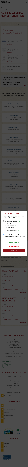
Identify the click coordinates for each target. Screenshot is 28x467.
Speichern (14, 250)
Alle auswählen (14, 242)
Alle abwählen (14, 246)
